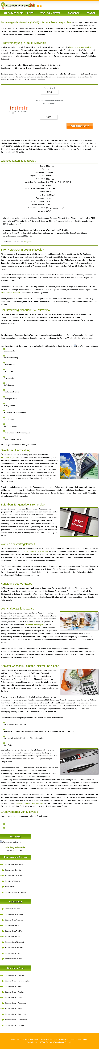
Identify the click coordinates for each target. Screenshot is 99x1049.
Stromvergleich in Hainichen (15, 975)
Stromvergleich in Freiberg (14, 1025)
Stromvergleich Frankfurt (13, 931)
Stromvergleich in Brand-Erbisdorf (17, 1014)
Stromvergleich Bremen (13, 959)
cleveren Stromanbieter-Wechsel (29, 803)
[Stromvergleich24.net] (21, 5)
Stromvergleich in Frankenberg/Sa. (17, 981)
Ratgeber (74, 13)
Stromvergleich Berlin (12, 909)
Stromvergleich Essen (12, 953)
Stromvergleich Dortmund (14, 948)
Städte (91, 13)
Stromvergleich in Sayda (13, 1009)
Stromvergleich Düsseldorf (14, 942)
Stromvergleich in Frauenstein (15, 1003)
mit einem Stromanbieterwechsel (35, 551)
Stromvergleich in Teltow (13, 997)
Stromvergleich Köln (12, 925)
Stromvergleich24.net (18, 13)
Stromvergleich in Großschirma (16, 1020)
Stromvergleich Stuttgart (13, 937)
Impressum (72, 1039)
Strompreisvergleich (9, 457)
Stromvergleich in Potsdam (14, 992)
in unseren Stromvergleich (80, 47)
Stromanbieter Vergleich (35, 625)
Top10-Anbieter (50, 13)
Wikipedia (28, 242)
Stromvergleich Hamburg (14, 914)
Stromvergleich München (14, 920)
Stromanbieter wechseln (10, 293)
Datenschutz (83, 1039)
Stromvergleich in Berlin (13, 986)
